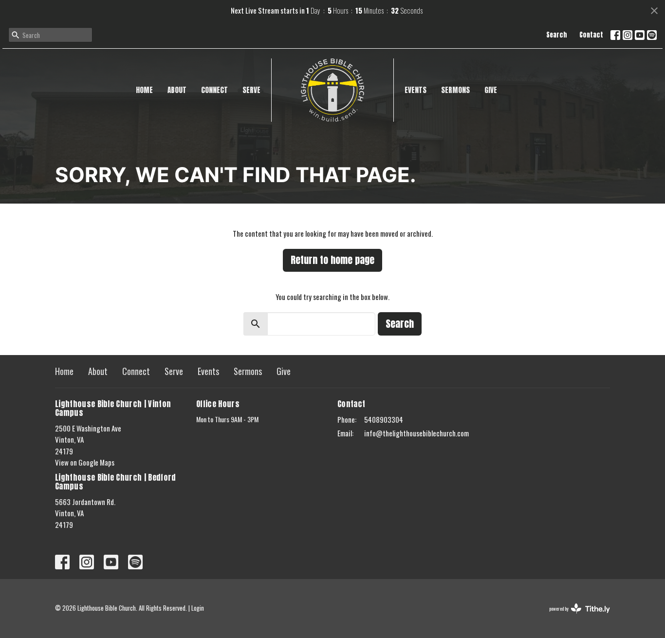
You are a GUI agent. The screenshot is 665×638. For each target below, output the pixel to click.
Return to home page (332, 259)
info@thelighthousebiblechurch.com (416, 433)
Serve (251, 89)
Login (197, 608)
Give (490, 89)
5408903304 (383, 419)
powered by (573, 616)
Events (415, 89)
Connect (214, 89)
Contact (591, 34)
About (176, 89)
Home (144, 89)
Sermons (455, 89)
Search (556, 34)
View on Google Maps (84, 462)
